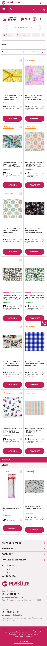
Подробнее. (29, 636)
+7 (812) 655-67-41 (10, 594)
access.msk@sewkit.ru (14, 615)
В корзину (12, 119)
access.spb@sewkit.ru (14, 597)
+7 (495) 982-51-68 (11, 612)
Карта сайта (9, 576)
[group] (12, 75)
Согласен (23, 641)
